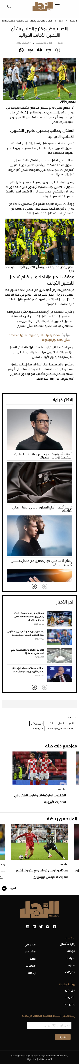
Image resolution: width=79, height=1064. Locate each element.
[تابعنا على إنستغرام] (47, 927)
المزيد (13, 888)
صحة (33, 958)
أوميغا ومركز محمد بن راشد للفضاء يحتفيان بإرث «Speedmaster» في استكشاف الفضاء (28, 616)
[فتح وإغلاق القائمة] (57, 6)
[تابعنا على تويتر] (41, 927)
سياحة (71, 958)
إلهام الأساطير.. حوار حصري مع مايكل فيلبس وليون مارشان (41, 562)
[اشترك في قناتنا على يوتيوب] (27, 927)
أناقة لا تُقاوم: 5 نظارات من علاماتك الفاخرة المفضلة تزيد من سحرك (43, 455)
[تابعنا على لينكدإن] (34, 927)
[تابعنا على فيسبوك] (54, 927)
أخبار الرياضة (37, 728)
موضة (71, 950)
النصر (71, 723)
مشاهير (30, 951)
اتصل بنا (70, 997)
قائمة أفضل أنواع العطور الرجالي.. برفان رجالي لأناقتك (42, 509)
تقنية (71, 965)
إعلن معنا (69, 1004)
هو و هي (30, 944)
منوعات (31, 965)
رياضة (61, 20)
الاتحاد (50, 723)
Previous (45, 586)
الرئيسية (73, 20)
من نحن (70, 990)
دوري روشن (36, 723)
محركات (70, 972)
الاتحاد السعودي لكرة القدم (61, 728)
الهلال (61, 723)
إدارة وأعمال (67, 943)
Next (34, 586)
